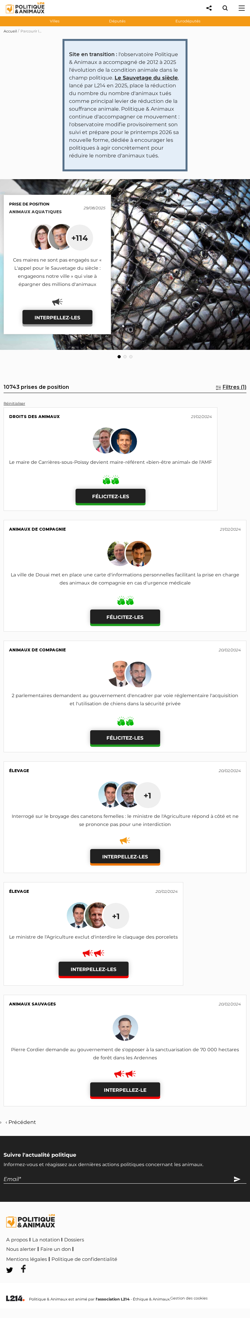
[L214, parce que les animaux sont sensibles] (15, 1298)
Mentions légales (26, 1259)
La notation (46, 1240)
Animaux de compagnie (37, 529)
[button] (119, 356)
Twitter (162, 1258)
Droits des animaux (34, 416)
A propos (17, 1240)
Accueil (10, 31)
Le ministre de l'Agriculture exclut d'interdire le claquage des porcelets (93, 937)
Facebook (132, 1258)
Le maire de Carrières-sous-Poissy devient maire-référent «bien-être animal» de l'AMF (110, 462)
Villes (55, 21)
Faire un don (55, 1249)
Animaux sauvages (32, 1004)
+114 (79, 238)
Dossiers (74, 1240)
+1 (147, 795)
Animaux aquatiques (35, 211)
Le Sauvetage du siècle (146, 78)
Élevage (19, 770)
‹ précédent (21, 1122)
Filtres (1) (234, 387)
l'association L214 (113, 1299)
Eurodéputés (188, 21)
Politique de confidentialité (84, 1259)
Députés (117, 21)
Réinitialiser (14, 403)
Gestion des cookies (189, 1298)
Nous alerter (21, 1249)
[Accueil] (20, 15)
